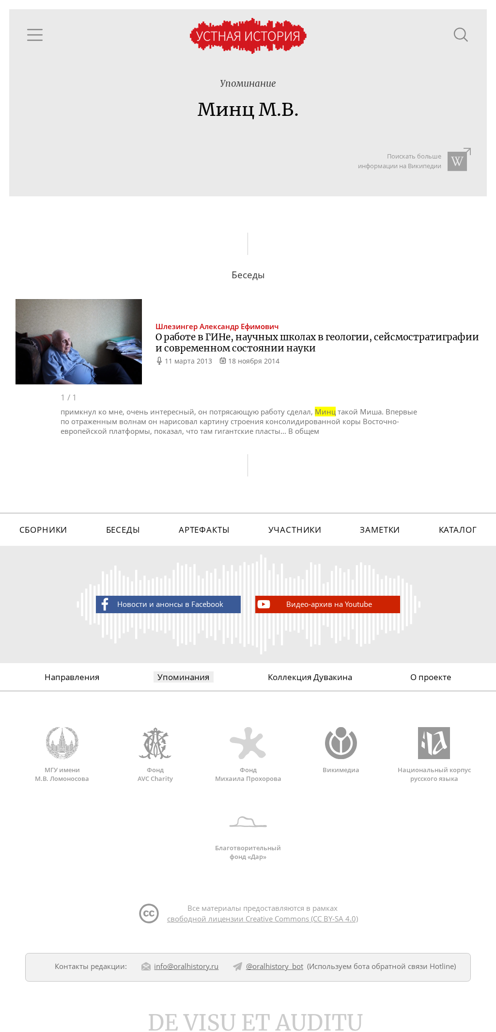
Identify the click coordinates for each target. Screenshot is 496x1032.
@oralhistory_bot (274, 966)
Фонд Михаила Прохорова (248, 773)
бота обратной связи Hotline (404, 966)
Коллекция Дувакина (310, 677)
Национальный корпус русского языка (434, 773)
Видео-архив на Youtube (329, 604)
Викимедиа (341, 769)
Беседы (123, 529)
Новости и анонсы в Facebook (170, 604)
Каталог (458, 529)
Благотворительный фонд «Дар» (248, 852)
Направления (72, 677)
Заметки (380, 529)
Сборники (43, 529)
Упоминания (183, 677)
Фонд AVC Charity (155, 773)
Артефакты (204, 529)
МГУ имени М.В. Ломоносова (62, 773)
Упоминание (248, 83)
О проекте (430, 677)
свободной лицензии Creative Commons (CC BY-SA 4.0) (262, 918)
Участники (295, 529)
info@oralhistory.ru (186, 966)
